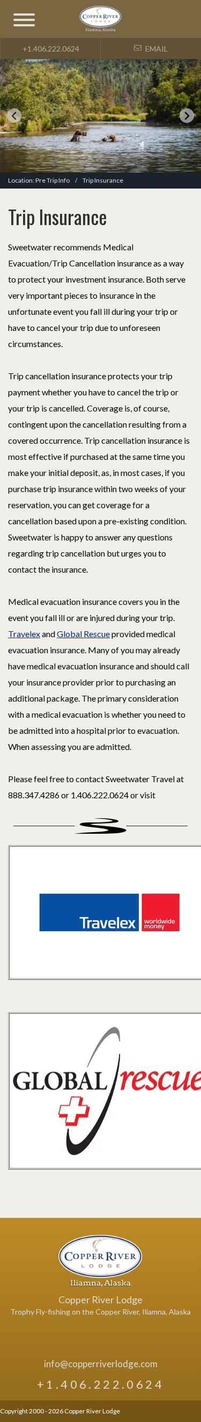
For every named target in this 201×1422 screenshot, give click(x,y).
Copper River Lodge (100, 1261)
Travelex (24, 634)
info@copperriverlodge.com (101, 1363)
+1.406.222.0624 (50, 48)
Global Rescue (83, 634)
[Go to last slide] (14, 116)
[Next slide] (187, 116)
